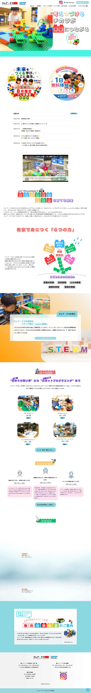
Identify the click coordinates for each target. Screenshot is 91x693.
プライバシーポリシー (45, 684)
